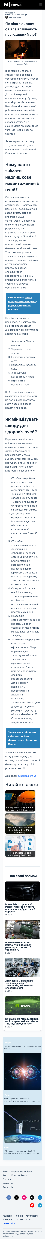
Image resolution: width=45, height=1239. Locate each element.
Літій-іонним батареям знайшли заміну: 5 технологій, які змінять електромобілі (19, 984)
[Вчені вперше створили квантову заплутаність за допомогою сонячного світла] (22, 1071)
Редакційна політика (15, 1175)
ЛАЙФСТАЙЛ (9, 1223)
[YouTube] (32, 1205)
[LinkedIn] (40, 1197)
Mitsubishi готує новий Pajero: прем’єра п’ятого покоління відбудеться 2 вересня (20, 908)
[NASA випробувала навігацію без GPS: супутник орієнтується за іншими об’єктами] (22, 1124)
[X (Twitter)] (16, 1197)
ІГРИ (28, 1220)
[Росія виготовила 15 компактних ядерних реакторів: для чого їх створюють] (22, 929)
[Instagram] (24, 1197)
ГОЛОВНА (7, 1216)
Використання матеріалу (17, 1171)
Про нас (7, 1179)
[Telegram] (40, 1205)
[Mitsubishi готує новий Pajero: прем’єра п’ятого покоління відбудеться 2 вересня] (22, 891)
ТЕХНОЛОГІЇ (8, 1220)
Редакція (8, 1187)
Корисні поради (20, 15)
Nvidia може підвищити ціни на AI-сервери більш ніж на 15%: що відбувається (22, 1021)
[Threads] (32, 1197)
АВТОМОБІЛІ (32, 1216)
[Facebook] (8, 1197)
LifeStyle (9, 15)
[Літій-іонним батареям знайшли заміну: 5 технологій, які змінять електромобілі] (22, 967)
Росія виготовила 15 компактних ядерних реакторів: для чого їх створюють (18, 946)
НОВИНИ (19, 1216)
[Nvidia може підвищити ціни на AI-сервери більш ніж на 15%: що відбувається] (22, 1005)
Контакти (8, 1183)
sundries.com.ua (27, 775)
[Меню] (40, 4)
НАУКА (6, 1095)
